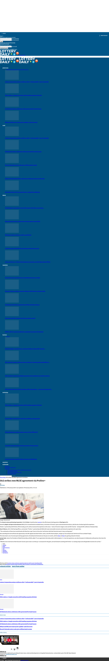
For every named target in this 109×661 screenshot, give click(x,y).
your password (15, 40)
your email (14, 46)
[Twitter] (2, 489)
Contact (4, 33)
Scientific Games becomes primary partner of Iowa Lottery (21, 445)
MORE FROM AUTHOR (18, 566)
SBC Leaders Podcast (12, 471)
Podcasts (7, 468)
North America (24, 69)
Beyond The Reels (12, 473)
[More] (25, 489)
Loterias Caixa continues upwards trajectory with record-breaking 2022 (25, 563)
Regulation (5, 265)
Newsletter (5, 462)
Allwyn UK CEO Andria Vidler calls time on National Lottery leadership (25, 178)
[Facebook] (11, 489)
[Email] (16, 489)
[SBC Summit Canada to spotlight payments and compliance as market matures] (12, 373)
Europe (13, 69)
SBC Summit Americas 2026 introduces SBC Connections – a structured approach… (28, 389)
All (5, 69)
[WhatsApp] (20, 489)
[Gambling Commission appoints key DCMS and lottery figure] (12, 302)
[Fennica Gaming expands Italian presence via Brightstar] (12, 456)
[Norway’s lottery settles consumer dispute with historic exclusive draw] (12, 288)
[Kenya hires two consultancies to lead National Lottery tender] (12, 275)
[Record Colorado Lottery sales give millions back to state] (12, 162)
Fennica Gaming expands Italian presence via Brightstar (21, 459)
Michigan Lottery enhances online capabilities (18, 235)
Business (5, 334)
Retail (4, 125)
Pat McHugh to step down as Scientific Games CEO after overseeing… (24, 208)
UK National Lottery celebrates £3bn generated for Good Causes (23, 109)
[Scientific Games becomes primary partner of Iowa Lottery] (12, 443)
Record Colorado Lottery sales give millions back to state (21, 165)
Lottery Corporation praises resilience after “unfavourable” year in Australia (27, 82)
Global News (5, 67)
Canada (4, 545)
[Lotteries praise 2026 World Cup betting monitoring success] (12, 246)
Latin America (18, 69)
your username (15, 38)
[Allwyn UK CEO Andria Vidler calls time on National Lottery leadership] (12, 176)
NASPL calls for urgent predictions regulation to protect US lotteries (24, 332)
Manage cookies (24, 660)
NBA (59, 535)
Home (1, 477)
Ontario (4, 550)
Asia (10, 69)
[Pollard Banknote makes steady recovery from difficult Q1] (12, 429)
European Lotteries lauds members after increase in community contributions (24, 564)
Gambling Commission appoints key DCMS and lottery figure (22, 305)
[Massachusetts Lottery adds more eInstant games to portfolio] (12, 219)
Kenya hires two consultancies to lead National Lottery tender (22, 277)
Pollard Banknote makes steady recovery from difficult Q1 (21, 432)
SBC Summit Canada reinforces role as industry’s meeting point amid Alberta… (27, 362)
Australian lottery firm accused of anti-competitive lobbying (22, 192)
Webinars (7, 466)
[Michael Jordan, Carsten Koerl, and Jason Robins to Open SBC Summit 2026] (12, 346)
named (39, 522)
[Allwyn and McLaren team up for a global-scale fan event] (12, 119)
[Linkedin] (7, 489)
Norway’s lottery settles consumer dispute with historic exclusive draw (25, 291)
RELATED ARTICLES (5, 566)
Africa (7, 69)
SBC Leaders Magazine (10, 467)
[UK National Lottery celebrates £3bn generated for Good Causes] (12, 106)
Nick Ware (2, 485)
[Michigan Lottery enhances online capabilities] (12, 232)
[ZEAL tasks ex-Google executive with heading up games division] (12, 92)
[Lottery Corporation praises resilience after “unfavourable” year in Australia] (12, 79)
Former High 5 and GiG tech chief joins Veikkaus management (22, 418)
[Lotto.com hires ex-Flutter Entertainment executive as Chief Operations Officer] (12, 259)
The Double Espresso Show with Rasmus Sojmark (19, 470)
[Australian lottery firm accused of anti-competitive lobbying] (12, 189)
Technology (5, 392)
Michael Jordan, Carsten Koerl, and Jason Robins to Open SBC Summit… (25, 349)
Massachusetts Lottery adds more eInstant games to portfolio (22, 221)
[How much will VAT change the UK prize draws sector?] (12, 315)
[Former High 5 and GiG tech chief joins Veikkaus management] (12, 416)
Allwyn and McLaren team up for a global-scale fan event (21, 122)
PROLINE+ (5, 551)
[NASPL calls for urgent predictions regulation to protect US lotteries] (12, 329)
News (4, 477)
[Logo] (9, 62)
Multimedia (5, 464)
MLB (63, 535)
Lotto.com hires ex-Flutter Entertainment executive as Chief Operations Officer (27, 262)
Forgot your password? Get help (7, 42)
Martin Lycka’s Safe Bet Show (14, 472)
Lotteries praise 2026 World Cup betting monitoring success (22, 248)
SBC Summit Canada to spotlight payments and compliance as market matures (27, 376)
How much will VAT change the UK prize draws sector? (20, 318)
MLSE (4, 546)
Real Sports (5, 552)
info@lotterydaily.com (11, 654)
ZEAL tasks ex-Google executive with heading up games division (23, 95)
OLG (3, 549)
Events (8, 336)
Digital (4, 195)
